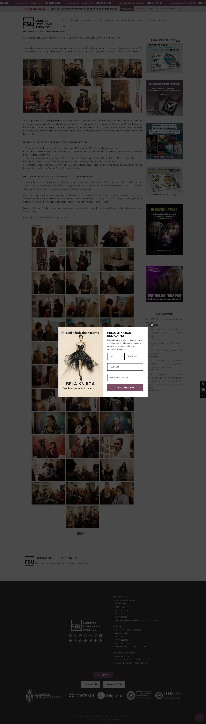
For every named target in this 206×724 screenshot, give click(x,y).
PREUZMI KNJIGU (125, 387)
